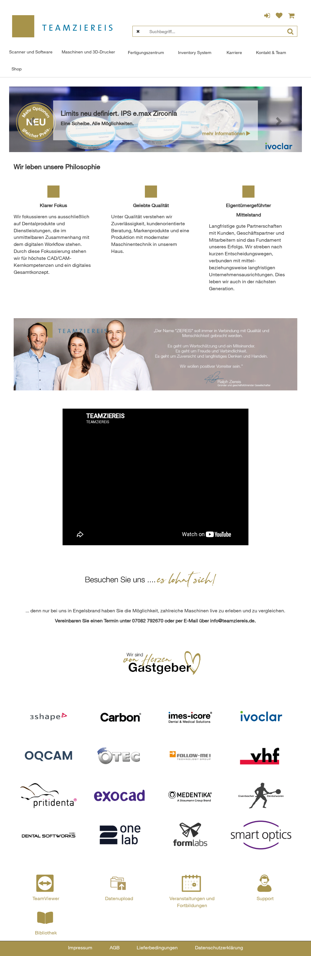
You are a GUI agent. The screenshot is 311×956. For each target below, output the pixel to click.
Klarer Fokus (53, 205)
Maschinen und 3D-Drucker (88, 51)
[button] (31, 119)
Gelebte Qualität (151, 205)
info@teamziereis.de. (233, 620)
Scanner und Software (31, 51)
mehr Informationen (224, 133)
